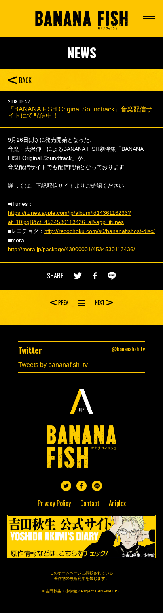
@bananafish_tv (128, 348)
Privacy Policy (54, 503)
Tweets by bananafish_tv (53, 364)
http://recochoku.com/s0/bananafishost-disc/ (99, 231)
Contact (89, 503)
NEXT (100, 302)
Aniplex (117, 503)
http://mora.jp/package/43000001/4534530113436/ (71, 249)
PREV (63, 302)
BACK (25, 80)
